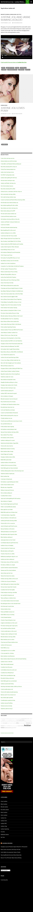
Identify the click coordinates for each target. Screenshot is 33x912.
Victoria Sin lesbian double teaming (9, 692)
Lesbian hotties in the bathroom (8, 462)
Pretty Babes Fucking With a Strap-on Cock (11, 302)
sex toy (6, 720)
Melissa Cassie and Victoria (7, 490)
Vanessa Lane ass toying (6, 705)
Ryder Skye (14, 720)
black (26, 720)
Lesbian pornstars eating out (7, 559)
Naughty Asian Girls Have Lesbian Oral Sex (11, 304)
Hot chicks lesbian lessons (7, 186)
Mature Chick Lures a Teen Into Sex (9, 335)
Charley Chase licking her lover (8, 620)
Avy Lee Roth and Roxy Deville (8, 628)
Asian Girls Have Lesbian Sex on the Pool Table (12, 293)
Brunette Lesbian (5, 14)
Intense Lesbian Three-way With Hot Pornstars (12, 329)
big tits (3, 720)
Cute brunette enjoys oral (7, 689)
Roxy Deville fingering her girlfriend (9, 504)
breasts (28, 720)
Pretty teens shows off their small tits (9, 562)
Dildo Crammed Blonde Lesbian (8, 506)
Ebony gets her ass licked (7, 509)
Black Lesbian (4, 804)
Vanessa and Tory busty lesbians (8, 570)
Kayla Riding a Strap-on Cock (8, 249)
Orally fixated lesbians (6, 617)
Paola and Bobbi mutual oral (7, 611)
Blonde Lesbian (4, 806)
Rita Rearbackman (17, 22)
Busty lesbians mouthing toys (8, 656)
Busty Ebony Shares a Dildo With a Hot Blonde (12, 351)
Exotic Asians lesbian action (7, 484)
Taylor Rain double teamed (7, 664)
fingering (18, 721)
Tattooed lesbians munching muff (8, 531)
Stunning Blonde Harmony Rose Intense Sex (11, 855)
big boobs (2, 721)
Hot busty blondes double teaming (9, 227)
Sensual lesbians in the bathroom (8, 517)
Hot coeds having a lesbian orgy (8, 197)
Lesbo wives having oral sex (7, 172)
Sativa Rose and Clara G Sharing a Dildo (10, 280)
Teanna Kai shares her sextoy (7, 575)
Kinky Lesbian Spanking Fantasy (8, 327)
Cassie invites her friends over (8, 548)
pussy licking (21, 725)
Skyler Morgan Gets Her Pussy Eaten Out (10, 238)
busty (17, 720)
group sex (4, 718)
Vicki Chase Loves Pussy (6, 255)
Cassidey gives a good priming (8, 700)
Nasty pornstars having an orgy (8, 387)
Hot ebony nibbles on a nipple (8, 564)
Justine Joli (23, 67)
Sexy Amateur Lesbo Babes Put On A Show (11, 241)
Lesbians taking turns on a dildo (8, 233)
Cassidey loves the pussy (6, 667)
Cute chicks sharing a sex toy (7, 158)
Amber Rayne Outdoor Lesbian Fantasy (10, 371)
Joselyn (30, 718)
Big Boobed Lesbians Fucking (8, 448)
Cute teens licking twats (6, 479)
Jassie (17, 67)
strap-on (16, 718)
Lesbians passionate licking (7, 683)
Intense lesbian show (6, 609)
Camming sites (4, 880)
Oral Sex (3, 831)
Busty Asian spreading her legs (8, 675)
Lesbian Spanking (5, 829)
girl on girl (6, 721)
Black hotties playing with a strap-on (9, 415)
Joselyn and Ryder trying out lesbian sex (10, 222)
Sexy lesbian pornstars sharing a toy (9, 208)
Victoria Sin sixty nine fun (7, 446)
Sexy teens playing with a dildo (8, 188)
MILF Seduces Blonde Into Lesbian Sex (10, 285)
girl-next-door (10, 67)
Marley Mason (13, 721)
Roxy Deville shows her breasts (8, 401)
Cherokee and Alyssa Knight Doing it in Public (12, 288)
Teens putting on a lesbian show (8, 598)
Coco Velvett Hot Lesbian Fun (8, 354)
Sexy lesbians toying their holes (8, 379)
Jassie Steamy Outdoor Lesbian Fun (9, 332)
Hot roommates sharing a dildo (8, 194)
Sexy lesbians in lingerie (6, 501)
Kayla (13, 718)
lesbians (4, 69)
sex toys (20, 723)
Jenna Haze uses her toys (7, 573)
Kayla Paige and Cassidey (7, 454)
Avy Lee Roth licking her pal (7, 595)
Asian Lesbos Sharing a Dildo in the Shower (11, 324)
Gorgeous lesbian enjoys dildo (8, 457)
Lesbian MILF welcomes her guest (9, 393)
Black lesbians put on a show (7, 639)
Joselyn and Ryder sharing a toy (8, 183)
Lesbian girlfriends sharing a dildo (9, 520)
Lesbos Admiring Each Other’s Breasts (10, 246)
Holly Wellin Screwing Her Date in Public (10, 852)
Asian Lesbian (4, 801)
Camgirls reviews (7, 843)
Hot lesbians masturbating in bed (8, 429)
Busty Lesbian (4, 812)
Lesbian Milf (4, 823)
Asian (9, 721)
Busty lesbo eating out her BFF (8, 210)
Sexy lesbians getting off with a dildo (9, 205)
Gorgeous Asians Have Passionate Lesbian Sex (11, 343)
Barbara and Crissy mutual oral (8, 694)
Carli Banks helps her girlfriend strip (9, 542)
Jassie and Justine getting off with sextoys (10, 498)
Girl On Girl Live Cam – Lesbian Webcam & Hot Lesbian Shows (13, 2)
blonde (28, 723)
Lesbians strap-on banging (7, 545)
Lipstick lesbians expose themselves (9, 567)
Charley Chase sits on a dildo (7, 553)
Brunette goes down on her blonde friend (10, 603)
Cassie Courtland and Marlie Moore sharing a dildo (13, 199)
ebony (11, 718)
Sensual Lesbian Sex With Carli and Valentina (11, 340)
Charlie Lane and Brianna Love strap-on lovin (11, 421)
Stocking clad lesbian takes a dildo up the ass (11, 686)
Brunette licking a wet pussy (7, 678)
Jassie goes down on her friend (8, 540)
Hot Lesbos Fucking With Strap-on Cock (10, 257)
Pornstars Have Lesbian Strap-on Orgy (10, 313)
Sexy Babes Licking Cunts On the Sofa (9, 260)
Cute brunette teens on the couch (9, 631)
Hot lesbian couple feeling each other (9, 481)
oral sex (10, 720)
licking (30, 721)
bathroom (24, 723)
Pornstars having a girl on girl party (9, 625)
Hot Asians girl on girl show (7, 606)
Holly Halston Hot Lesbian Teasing (9, 307)
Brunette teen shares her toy (7, 407)
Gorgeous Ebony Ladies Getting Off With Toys (11, 368)
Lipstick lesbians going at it (7, 390)
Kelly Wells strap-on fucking (7, 614)
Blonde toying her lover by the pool (9, 399)
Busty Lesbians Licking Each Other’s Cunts (11, 310)
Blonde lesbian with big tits (7, 551)
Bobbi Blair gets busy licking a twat (9, 512)
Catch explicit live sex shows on (13, 62)
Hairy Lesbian (4, 815)
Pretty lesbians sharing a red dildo (9, 592)
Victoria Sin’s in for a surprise (8, 523)
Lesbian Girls (13, 14)
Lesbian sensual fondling (6, 703)
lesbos (3, 727)
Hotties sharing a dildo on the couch (9, 578)
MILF (15, 727)
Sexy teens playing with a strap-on (9, 166)
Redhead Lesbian (5, 834)
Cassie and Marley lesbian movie (8, 216)
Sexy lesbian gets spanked (7, 697)
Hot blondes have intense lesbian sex (9, 202)
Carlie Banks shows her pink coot (8, 670)
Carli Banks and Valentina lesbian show (10, 404)
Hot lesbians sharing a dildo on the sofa (10, 219)
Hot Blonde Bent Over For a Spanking (9, 318)
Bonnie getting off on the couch (8, 230)
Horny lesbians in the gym (7, 396)
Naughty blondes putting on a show (9, 382)
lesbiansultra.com (25, 718)
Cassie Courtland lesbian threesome (9, 412)
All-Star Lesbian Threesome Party (9, 269)
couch (2, 723)
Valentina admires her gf (6, 708)
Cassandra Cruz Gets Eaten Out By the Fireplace (12, 266)
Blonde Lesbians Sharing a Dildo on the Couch (12, 316)
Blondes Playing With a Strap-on (8, 274)
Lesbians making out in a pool (8, 440)
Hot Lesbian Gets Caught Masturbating (10, 349)
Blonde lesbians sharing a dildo (8, 636)
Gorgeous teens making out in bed (9, 634)
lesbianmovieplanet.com (24, 721)
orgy (8, 723)
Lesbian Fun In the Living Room (8, 263)
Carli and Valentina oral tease (8, 410)
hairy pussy (13, 725)
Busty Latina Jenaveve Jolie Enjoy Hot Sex (10, 849)
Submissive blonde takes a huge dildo (9, 443)
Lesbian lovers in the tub (6, 661)
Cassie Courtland (12, 723)
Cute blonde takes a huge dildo (8, 515)
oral (31, 723)
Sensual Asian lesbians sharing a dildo (10, 432)
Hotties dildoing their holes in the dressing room (12, 470)
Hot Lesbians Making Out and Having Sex (10, 252)
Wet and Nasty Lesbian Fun (7, 365)
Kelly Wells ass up (5, 647)
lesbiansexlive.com (12, 69)
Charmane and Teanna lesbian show (9, 642)
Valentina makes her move (7, 376)
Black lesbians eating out (6, 537)
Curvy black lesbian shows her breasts (10, 600)
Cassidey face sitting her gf (7, 672)
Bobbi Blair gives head (6, 459)
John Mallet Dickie (17, 113)
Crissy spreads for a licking (7, 653)
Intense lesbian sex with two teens (9, 161)
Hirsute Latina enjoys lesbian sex (8, 213)
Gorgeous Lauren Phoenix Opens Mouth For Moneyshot (14, 846)
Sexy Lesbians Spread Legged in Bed (9, 296)
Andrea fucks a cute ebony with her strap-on (11, 191)
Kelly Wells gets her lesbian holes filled (10, 584)
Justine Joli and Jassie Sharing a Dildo (15, 18)
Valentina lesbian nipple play (7, 473)
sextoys (28, 69)
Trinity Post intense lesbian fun (8, 169)
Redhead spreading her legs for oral (9, 556)
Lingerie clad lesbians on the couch (9, 622)
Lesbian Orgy (4, 826)
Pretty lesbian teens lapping (7, 426)
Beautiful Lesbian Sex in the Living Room (10, 374)
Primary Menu (31, 2)
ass (1, 720)
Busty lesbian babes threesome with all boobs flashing (13, 658)
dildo (3, 67)
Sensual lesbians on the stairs (8, 528)
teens (6, 725)
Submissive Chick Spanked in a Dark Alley (10, 338)
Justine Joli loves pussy (12, 109)
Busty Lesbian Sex (5, 476)
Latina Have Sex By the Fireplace (8, 277)
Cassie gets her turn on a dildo (8, 650)
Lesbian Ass (3, 818)
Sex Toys (19, 14)
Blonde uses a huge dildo (6, 487)
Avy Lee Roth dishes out (6, 423)
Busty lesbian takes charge (7, 451)
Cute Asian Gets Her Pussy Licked (9, 235)
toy (1, 718)
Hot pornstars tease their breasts (8, 587)
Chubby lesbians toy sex (6, 418)
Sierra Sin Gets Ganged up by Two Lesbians (11, 363)
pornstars (21, 69)
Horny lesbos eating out (6, 493)
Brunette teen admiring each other (9, 534)
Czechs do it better (5, 224)
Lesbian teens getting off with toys (9, 177)
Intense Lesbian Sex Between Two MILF (10, 346)
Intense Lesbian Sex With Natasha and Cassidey (12, 244)
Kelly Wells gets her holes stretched (9, 468)
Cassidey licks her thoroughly (8, 589)
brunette (5, 723)
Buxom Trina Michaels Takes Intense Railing (11, 857)
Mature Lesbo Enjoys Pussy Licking (9, 271)
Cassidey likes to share (6, 495)
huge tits (7, 718)
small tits (19, 718)
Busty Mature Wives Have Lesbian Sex (10, 321)
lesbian (27, 725)
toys (31, 720)
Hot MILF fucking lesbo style (7, 175)
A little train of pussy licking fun (8, 581)
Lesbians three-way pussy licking (8, 465)
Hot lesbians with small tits (7, 437)
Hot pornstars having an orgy (8, 180)
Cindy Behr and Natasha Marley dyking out (11, 163)
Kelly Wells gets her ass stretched (9, 681)
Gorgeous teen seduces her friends (9, 385)
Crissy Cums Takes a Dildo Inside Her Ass (10, 360)
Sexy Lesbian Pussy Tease (7, 434)
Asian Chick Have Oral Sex (7, 282)
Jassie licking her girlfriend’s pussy (9, 526)
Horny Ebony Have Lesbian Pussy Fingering (11, 299)
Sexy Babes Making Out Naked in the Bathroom (12, 291)
